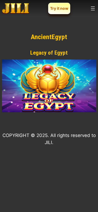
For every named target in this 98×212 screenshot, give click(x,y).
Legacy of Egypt (49, 52)
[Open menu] (93, 8)
